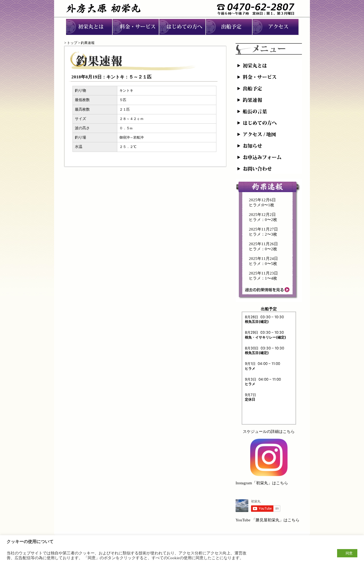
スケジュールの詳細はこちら (269, 431)
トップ (72, 43)
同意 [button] (349, 553)
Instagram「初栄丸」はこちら (262, 483)
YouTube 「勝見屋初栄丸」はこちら (268, 520)
